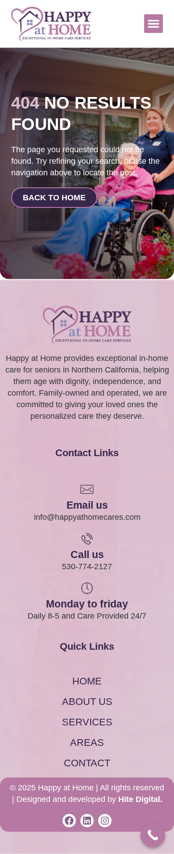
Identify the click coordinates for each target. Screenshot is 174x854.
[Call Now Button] (153, 835)
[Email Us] (87, 489)
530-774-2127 (87, 566)
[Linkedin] (87, 820)
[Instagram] (105, 820)
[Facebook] (69, 820)
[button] (153, 23)
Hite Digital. (140, 799)
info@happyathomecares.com (87, 517)
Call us (87, 554)
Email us (87, 505)
